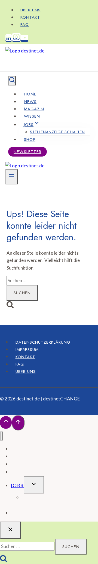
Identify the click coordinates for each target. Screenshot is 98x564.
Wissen (32, 116)
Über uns (30, 10)
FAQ (24, 25)
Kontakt (30, 17)
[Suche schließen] (10, 530)
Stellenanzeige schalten (57, 132)
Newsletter (27, 152)
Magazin (34, 109)
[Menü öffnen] (11, 176)
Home (30, 94)
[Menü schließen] (1, 436)
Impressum (27, 349)
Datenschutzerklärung (43, 342)
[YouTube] (24, 40)
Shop (29, 139)
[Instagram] (16, 40)
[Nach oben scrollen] (6, 422)
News (30, 102)
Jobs (17, 485)
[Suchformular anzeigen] (12, 80)
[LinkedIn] (8, 40)
